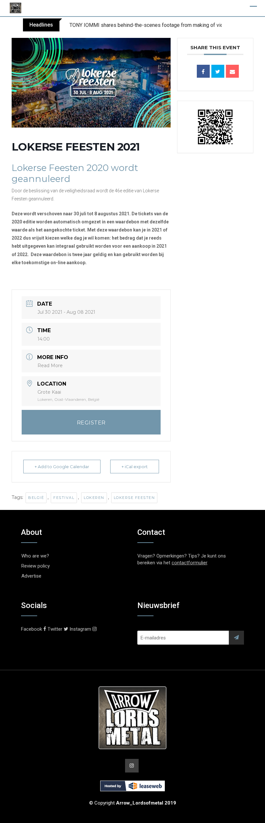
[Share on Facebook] (203, 71)
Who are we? (35, 556)
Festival (63, 497)
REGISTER (91, 423)
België (36, 497)
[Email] (232, 71)
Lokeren (94, 497)
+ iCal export (135, 466)
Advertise (31, 576)
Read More (50, 365)
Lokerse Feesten (134, 497)
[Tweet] (217, 71)
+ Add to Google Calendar (62, 466)
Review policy (35, 566)
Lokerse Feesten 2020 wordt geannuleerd (75, 173)
